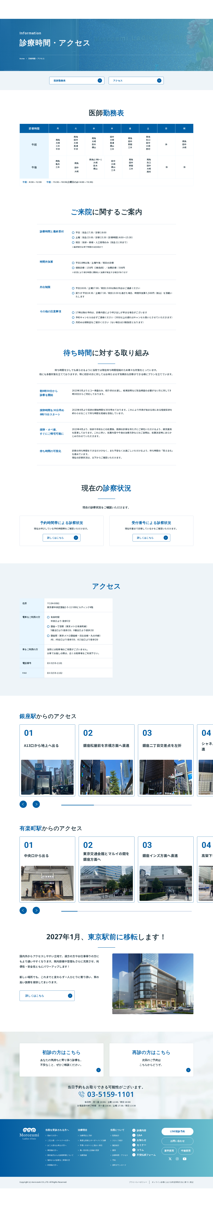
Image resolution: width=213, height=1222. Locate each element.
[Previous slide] (23, 804)
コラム (140, 1149)
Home (22, 58)
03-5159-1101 (110, 1094)
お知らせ (141, 1140)
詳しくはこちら (55, 537)
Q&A (139, 1135)
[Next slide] (36, 804)
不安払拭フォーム (146, 1154)
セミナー (141, 1145)
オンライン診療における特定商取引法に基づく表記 (172, 1182)
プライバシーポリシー (138, 1182)
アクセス (118, 80)
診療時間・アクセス (36, 58)
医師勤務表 (60, 80)
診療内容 (141, 1130)
